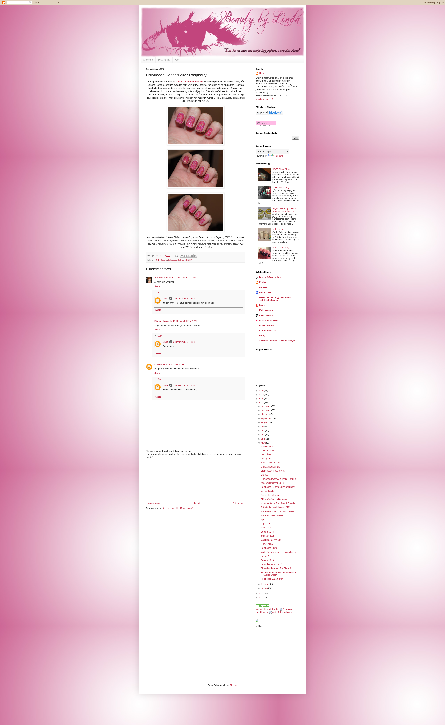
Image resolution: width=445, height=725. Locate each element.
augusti (265, 422)
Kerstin (158, 364)
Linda (165, 298)
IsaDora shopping (280, 187)
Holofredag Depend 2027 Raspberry (278, 487)
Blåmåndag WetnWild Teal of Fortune (278, 479)
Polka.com (266, 527)
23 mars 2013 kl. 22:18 (173, 364)
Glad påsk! (266, 454)
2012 (261, 593)
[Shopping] (286, 609)
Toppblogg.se (262, 612)
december (266, 406)
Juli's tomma (278, 229)
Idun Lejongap (267, 536)
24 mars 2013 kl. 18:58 (184, 342)
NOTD (189, 260)
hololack (181, 260)
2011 (261, 597)
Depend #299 (267, 560)
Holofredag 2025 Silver (272, 579)
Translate (278, 156)
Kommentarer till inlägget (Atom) (178, 508)
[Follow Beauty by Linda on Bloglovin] (269, 114)
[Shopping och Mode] (262, 606)
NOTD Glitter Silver (281, 169)
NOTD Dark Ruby (280, 248)
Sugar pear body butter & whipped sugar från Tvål (284, 209)
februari (265, 584)
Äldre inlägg (238, 503)
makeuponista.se (267, 330)
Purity (262, 335)
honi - (262, 305)
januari (264, 588)
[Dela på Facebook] (192, 256)
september (266, 418)
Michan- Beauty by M (164, 321)
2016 (261, 390)
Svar (159, 292)
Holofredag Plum (269, 548)
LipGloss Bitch (266, 325)
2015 (261, 394)
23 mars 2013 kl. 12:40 (185, 277)
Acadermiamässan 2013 (272, 483)
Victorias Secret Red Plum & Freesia (278, 503)
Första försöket (268, 450)
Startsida (148, 59)
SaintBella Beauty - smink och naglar (277, 340)
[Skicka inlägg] (176, 256)
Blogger (233, 685)
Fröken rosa (265, 292)
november (266, 410)
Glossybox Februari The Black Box (277, 568)
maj (263, 434)
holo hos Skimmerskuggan (189, 81)
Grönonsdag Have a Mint (272, 471)
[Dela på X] (188, 256)
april (263, 439)
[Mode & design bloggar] (281, 612)
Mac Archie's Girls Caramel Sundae (277, 511)
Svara (157, 286)
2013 (261, 402)
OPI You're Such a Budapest (274, 499)
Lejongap (265, 523)
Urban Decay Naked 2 (271, 564)
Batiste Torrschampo (270, 495)
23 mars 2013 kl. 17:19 (187, 321)
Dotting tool (266, 458)
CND (157, 260)
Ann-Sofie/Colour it (163, 277)
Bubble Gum (267, 446)
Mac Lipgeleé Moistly (271, 540)
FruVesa (263, 287)
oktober (265, 414)
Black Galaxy (267, 544)
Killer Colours (266, 315)
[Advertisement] (195, 480)
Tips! (263, 519)
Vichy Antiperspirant (270, 467)
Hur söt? (265, 556)
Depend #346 (267, 532)
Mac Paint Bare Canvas (272, 515)
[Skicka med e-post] (182, 256)
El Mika (262, 282)
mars (263, 443)
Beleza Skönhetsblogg (270, 277)
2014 (261, 398)
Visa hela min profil (265, 99)
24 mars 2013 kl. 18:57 (184, 298)
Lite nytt (264, 475)
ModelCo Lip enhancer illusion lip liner (279, 552)
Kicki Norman (266, 310)
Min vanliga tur (268, 491)
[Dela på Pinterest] (195, 256)
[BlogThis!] (185, 256)
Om (177, 59)
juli (262, 426)
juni (263, 430)
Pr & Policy (164, 59)
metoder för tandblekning (267, 609)
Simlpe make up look (271, 462)
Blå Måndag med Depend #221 (275, 507)
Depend (164, 260)
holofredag (172, 260)
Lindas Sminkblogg (268, 320)
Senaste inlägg (154, 503)
